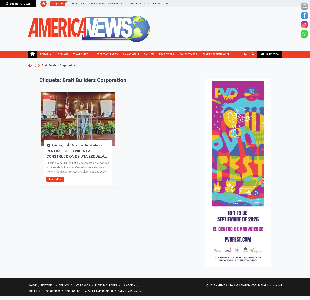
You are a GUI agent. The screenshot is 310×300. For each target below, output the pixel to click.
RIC (167, 3)
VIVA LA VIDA (80, 54)
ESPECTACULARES (107, 54)
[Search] (253, 54)
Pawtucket (116, 3)
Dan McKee (153, 3)
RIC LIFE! (149, 54)
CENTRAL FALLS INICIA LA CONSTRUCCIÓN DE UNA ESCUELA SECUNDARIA (75, 154)
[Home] (32, 54)
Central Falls (134, 3)
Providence (98, 3)
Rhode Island (78, 3)
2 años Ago (58, 145)
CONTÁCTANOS (188, 54)
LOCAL (49, 96)
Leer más (55, 179)
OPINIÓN (63, 54)
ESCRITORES (166, 54)
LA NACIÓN (129, 54)
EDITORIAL (46, 54)
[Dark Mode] (245, 54)
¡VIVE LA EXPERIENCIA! (216, 54)
